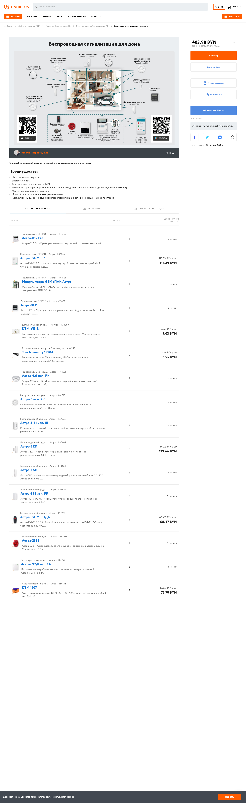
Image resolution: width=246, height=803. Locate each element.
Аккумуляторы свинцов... (35, 584)
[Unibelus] (16, 7)
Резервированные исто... (34, 560)
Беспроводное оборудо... (33, 395)
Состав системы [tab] (40, 208)
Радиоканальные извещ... (35, 372)
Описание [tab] (94, 208)
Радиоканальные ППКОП (35, 234)
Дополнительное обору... (35, 325)
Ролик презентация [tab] (151, 208)
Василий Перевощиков (34, 153)
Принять (229, 797)
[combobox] (120, 7)
